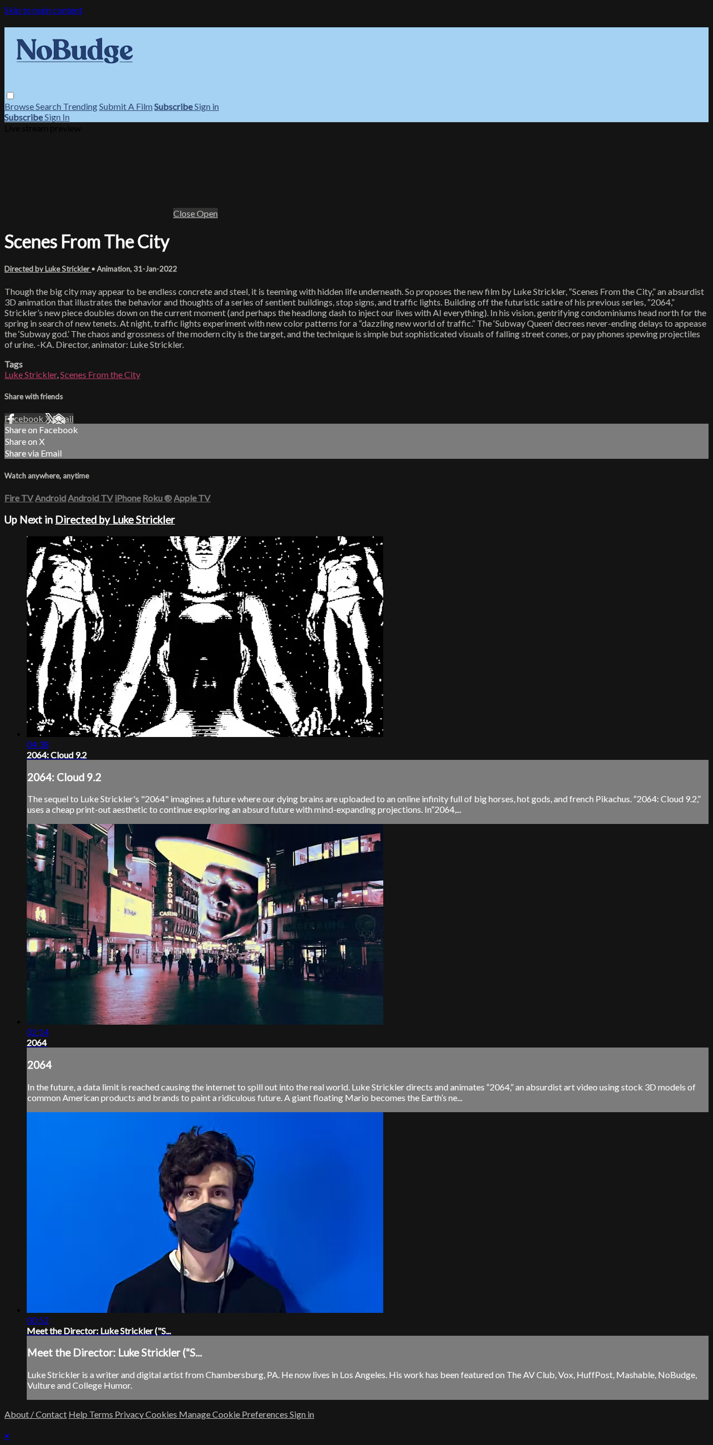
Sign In (57, 116)
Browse (20, 106)
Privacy (130, 1414)
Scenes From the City (100, 374)
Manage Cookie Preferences (234, 1414)
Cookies (162, 1414)
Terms (102, 1414)
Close (185, 213)
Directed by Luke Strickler (47, 268)
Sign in (206, 106)
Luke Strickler (30, 374)
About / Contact (35, 1414)
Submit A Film (126, 106)
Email (63, 418)
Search (49, 106)
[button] (10, 95)
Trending (80, 106)
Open (207, 213)
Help (79, 1414)
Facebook (24, 418)
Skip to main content (43, 9)
